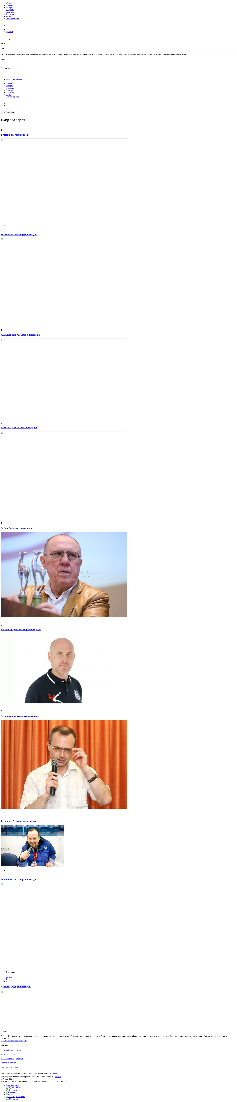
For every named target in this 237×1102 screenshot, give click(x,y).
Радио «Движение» (14, 79)
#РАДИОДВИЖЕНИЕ (16, 986)
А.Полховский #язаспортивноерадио (20, 334)
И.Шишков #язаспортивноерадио (19, 234)
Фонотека (10, 14)
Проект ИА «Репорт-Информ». (14, 1041)
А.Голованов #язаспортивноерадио (20, 716)
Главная (9, 5)
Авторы (9, 7)
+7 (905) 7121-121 (8, 1054)
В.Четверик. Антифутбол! (15, 134)
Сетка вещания (12, 18)
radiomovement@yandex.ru (12, 1059)
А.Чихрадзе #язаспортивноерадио (19, 427)
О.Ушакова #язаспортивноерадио (19, 879)
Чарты (8, 16)
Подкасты (10, 10)
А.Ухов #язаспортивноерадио (16, 528)
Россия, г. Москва (8, 1063)
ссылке (54, 1073)
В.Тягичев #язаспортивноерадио (18, 821)
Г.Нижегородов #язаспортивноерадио (21, 629)
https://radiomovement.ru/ (11, 1050)
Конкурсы (10, 12)
